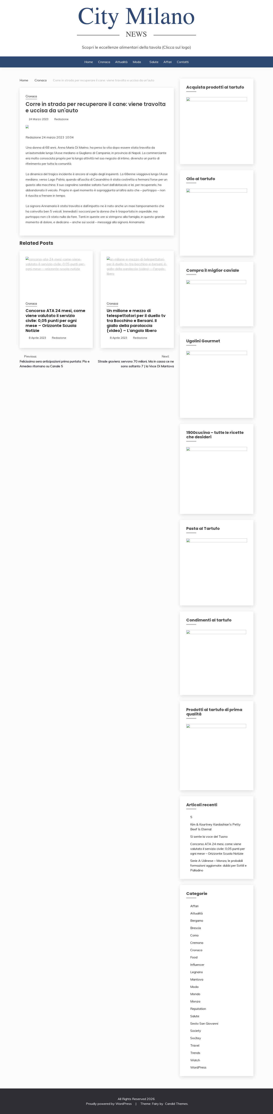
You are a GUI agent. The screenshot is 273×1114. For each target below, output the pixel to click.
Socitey (195, 1038)
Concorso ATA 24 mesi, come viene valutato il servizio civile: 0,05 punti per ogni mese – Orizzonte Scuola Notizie (55, 320)
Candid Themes (176, 1104)
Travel (194, 1045)
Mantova (196, 979)
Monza (195, 1001)
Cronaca (104, 62)
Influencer (197, 965)
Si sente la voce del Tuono (209, 836)
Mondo (195, 994)
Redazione (61, 119)
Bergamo (196, 920)
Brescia (195, 928)
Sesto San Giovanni (204, 1023)
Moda (137, 62)
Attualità (121, 62)
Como (194, 935)
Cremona (196, 943)
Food (193, 957)
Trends (195, 1053)
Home (88, 62)
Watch (195, 1060)
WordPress (198, 1067)
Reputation (198, 1009)
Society (195, 1031)
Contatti (183, 62)
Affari (167, 62)
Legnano (196, 972)
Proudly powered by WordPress (109, 1104)
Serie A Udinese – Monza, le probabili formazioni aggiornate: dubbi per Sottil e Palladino (218, 865)
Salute (153, 62)
